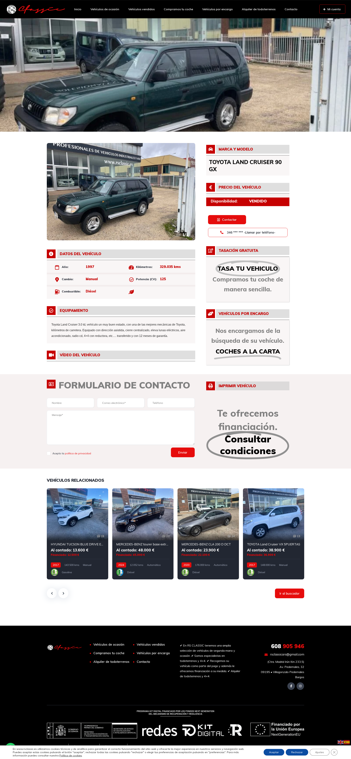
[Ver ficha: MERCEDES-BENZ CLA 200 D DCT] (208, 533)
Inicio (77, 9)
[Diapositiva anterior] (52, 593)
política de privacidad (78, 453)
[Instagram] (300, 686)
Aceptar (274, 752)
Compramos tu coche (178, 9)
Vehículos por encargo (217, 9)
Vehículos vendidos (141, 9)
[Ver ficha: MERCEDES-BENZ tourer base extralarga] (143, 533)
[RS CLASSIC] (36, 9)
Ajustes (319, 752)
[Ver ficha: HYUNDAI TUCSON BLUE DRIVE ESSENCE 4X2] (77, 533)
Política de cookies (70, 755)
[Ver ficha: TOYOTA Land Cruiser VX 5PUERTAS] (273, 533)
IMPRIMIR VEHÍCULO (237, 386)
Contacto (291, 9)
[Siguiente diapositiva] (63, 593)
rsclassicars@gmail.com (286, 654)
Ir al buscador (290, 593)
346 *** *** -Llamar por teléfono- (250, 232)
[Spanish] (347, 742)
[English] (341, 742)
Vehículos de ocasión (104, 9)
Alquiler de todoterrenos (258, 9)
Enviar (182, 452)
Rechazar (297, 752)
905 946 (287, 646)
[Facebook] (291, 686)
